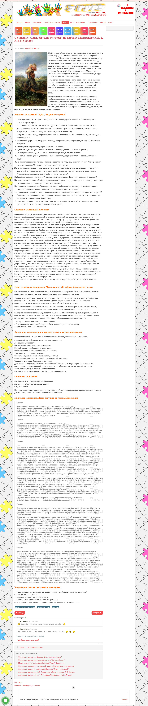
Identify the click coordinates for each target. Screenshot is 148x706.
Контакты (18, 682)
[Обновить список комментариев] (26, 618)
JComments (100, 643)
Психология (92, 22)
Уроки (65, 22)
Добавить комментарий (28, 640)
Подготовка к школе (52, 22)
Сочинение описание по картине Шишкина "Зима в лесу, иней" (43, 669)
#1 (19, 629)
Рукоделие (37, 22)
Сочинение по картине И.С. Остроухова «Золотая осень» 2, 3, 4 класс (46, 672)
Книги (27, 22)
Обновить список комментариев (31, 636)
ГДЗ (71, 22)
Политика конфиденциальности (27, 685)
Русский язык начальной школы (25, 607)
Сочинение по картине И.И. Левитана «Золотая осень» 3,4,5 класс (45, 675)
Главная (19, 22)
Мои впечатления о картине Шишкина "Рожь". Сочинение (41, 663)
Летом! (103, 22)
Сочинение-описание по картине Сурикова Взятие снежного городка (46, 666)
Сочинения (55, 607)
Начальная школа (31, 48)
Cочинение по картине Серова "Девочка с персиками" (40, 657)
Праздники (80, 22)
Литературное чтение (43, 607)
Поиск (110, 22)
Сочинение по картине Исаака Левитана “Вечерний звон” (41, 660)
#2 (19, 621)
